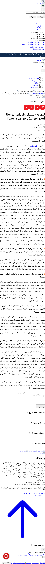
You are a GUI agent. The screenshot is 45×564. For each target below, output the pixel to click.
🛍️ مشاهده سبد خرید (18, 563)
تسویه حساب (23, 555)
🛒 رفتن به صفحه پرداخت (35, 563)
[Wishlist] (43, 68)
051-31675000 (40, 49)
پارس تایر (33, 146)
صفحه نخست (36, 21)
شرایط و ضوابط (39, 493)
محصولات (33, 17)
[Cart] (43, 6)
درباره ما (38, 27)
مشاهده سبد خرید (36, 555)
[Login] (42, 10)
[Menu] (43, 1)
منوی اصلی (41, 17)
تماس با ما (37, 29)
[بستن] (43, 549)
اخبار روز (33, 93)
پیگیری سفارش (28, 493)
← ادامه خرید (6, 563)
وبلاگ (39, 25)
